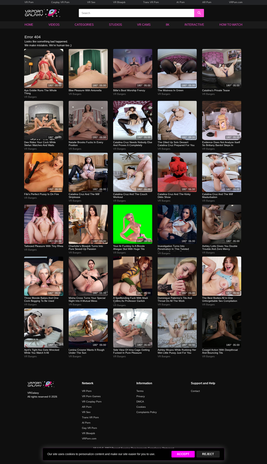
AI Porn (181, 2)
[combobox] (136, 13)
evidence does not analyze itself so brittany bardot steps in (221, 144)
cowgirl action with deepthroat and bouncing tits (220, 351)
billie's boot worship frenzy (129, 90)
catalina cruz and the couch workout (130, 195)
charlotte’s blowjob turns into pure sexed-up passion (86, 247)
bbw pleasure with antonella (85, 90)
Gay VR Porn (89, 427)
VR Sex (91, 2)
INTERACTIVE (194, 24)
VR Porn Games (91, 396)
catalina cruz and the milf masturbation (217, 195)
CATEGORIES (84, 24)
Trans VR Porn (151, 2)
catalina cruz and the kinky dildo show (174, 195)
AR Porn (206, 2)
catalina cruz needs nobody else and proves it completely (132, 144)
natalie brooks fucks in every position (86, 144)
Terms (139, 391)
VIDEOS (54, 24)
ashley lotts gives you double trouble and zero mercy (219, 247)
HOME (29, 24)
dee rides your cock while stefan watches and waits (40, 144)
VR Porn (29, 2)
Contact (195, 391)
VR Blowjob (119, 2)
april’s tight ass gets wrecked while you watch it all (41, 351)
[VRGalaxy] (41, 384)
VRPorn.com (235, 2)
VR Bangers (30, 97)
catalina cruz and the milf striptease (84, 195)
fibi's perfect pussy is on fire (41, 194)
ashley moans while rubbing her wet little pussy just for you (177, 351)
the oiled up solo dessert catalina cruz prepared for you (176, 144)
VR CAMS (144, 24)
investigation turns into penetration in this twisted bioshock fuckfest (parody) (173, 248)
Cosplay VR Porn (60, 2)
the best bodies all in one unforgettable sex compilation (219, 299)
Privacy (140, 396)
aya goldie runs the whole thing (40, 92)
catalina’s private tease (216, 90)
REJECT (208, 454)
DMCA (140, 401)
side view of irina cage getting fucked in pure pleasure (131, 351)
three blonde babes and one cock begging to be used (41, 299)
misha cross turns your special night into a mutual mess (87, 299)
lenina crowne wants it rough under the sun (86, 351)
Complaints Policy (146, 412)
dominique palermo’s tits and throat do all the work (175, 299)
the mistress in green (170, 90)
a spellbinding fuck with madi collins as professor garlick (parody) (130, 299)
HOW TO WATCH (230, 24)
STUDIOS (115, 24)
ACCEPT (183, 454)
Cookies (141, 406)
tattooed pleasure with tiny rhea (43, 246)
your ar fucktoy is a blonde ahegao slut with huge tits (129, 247)
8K (167, 24)
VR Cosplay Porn (92, 401)
